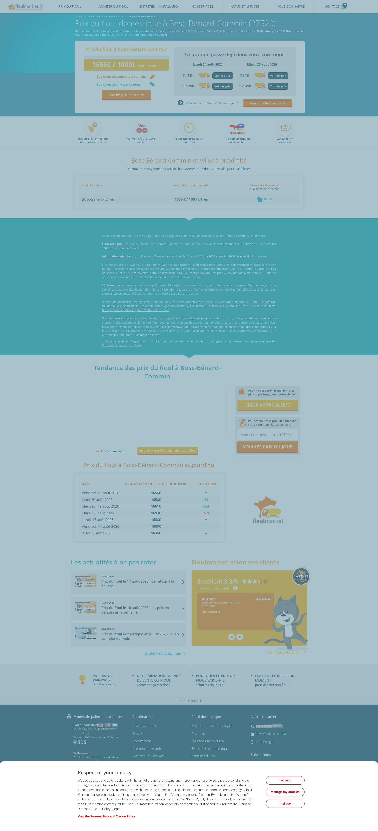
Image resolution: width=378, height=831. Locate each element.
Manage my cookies (285, 792)
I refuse (285, 803)
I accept (285, 780)
